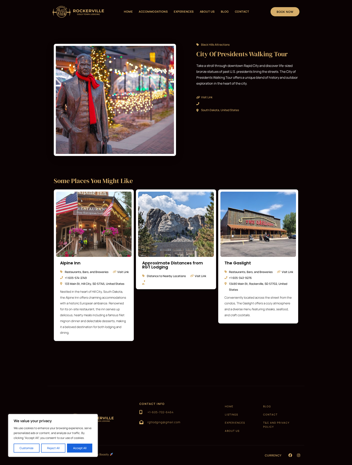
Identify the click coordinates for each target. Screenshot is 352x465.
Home (128, 11)
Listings (231, 414)
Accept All (79, 448)
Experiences (184, 11)
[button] (290, 455)
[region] (53, 435)
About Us (207, 11)
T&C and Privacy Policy (276, 425)
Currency (273, 455)
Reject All (53, 448)
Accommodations (153, 11)
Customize (26, 448)
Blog (225, 11)
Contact (242, 11)
